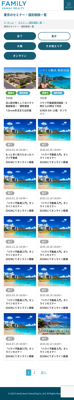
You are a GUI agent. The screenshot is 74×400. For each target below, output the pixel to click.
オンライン (20, 56)
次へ (43, 372)
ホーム (10, 22)
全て (20, 36)
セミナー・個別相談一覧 (30, 22)
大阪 (20, 46)
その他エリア (54, 46)
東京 (54, 36)
